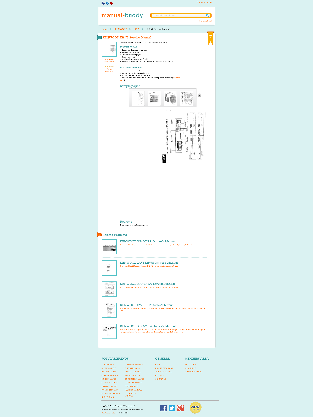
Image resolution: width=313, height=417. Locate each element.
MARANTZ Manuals (109, 390)
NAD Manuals (107, 397)
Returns (159, 375)
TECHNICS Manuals (133, 390)
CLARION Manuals (109, 375)
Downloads (201, 2)
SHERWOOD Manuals (134, 383)
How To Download (164, 368)
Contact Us (160, 379)
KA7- (137, 29)
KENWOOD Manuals (110, 383)
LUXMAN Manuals (109, 386)
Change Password (193, 372)
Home (104, 29)
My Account (190, 365)
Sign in (209, 2)
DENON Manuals (108, 379)
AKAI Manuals (107, 365)
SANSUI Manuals (132, 375)
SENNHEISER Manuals (134, 379)
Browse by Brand (205, 21)
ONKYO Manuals (132, 368)
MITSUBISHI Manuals (110, 393)
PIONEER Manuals (133, 372)
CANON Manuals (108, 372)
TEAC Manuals (131, 386)
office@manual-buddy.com (109, 413)
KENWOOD (121, 29)
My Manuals (190, 368)
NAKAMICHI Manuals (134, 365)
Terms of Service (163, 372)
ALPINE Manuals (108, 368)
